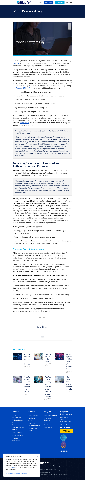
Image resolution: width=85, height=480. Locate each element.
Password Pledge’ (23, 88)
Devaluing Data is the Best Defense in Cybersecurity (29, 359)
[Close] (38, 456)
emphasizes (24, 123)
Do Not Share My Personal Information (16, 473)
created (16, 63)
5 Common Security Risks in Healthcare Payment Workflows (70, 383)
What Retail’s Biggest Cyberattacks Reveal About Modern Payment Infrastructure (29, 384)
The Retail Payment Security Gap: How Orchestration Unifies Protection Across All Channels (50, 386)
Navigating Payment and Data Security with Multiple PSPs (70, 361)
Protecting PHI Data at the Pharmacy (49, 358)
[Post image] (17, 356)
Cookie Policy (13, 467)
